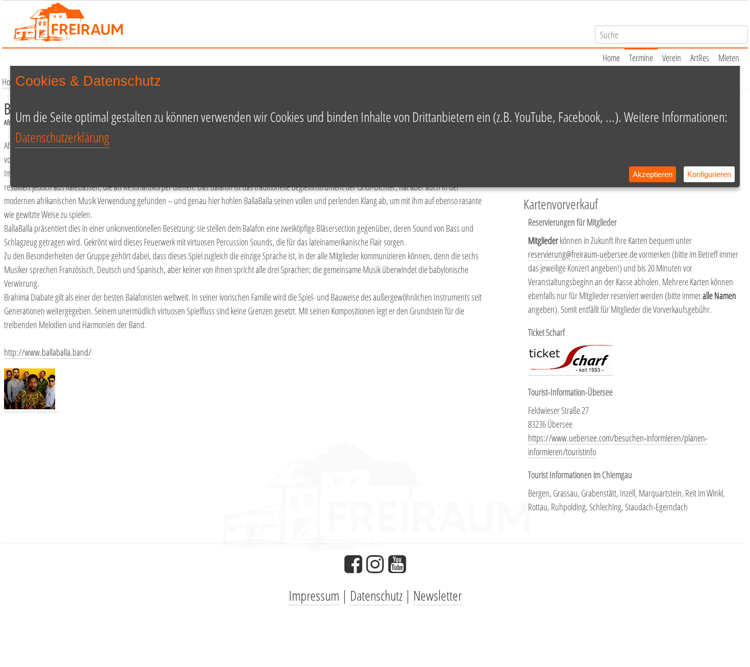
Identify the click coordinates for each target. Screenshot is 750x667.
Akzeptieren (652, 174)
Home (611, 58)
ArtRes (699, 58)
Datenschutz (376, 595)
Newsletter (437, 595)
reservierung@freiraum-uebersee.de (582, 254)
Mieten (728, 58)
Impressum (314, 595)
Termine (641, 58)
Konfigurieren (709, 174)
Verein (671, 58)
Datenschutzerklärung (62, 137)
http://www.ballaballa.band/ (47, 352)
